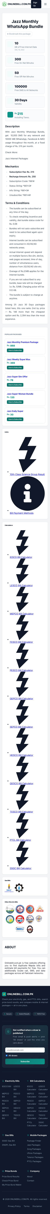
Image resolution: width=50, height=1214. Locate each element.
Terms (26, 1206)
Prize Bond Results (10, 1176)
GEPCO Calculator (43, 1102)
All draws (13, 1055)
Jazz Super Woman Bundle (20, 394)
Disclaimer (37, 1206)
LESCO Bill (17, 1088)
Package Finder (34, 1141)
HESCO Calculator (43, 1109)
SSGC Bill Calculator (20, 868)
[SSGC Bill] (9, 887)
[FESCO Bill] (20, 909)
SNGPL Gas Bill (9, 1145)
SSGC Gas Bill (8, 1141)
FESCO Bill (17, 1095)
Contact (30, 1180)
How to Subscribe (15, 350)
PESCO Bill (5, 1102)
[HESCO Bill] (40, 909)
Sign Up (35, 4)
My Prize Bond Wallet (11, 1185)
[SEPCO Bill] (30, 919)
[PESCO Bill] (30, 929)
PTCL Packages (34, 1161)
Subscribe (25, 1061)
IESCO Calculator (31, 1088)
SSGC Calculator (43, 1124)
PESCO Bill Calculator (21, 670)
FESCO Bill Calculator (21, 642)
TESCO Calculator (43, 1116)
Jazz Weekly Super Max (18, 359)
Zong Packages (34, 1149)
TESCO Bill (17, 1116)
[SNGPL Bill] (19, 887)
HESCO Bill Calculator (21, 755)
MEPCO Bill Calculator (22, 613)
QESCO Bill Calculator (21, 783)
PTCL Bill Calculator (20, 840)
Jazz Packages (33, 1145)
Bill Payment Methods (21, 513)
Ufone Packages (34, 1153)
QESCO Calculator (31, 1116)
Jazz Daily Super (15, 411)
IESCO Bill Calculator (21, 557)
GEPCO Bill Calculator (21, 698)
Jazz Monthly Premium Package (22, 342)
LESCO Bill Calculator (21, 585)
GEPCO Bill (17, 1102)
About (29, 1176)
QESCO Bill (5, 1116)
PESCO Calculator (31, 1102)
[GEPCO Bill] (10, 909)
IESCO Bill (6, 1086)
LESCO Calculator (43, 1088)
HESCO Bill (17, 1109)
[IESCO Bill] (20, 929)
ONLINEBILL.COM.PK (18, 994)
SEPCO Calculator (31, 1109)
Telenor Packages (35, 1157)
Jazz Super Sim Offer (17, 376)
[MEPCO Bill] (30, 909)
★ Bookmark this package (19, 34)
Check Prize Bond (10, 1180)
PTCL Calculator (31, 1124)
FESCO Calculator (43, 1095)
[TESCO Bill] (40, 919)
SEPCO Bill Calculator (21, 727)
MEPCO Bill (5, 1095)
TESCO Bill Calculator (21, 811)
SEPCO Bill (5, 1109)
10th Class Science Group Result (27, 474)
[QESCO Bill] (20, 919)
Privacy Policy (14, 1206)
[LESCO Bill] (10, 919)
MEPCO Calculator (31, 1095)
